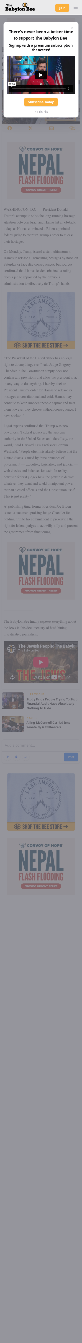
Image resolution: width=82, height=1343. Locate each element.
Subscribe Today (41, 102)
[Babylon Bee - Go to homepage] (20, 7)
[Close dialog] (72, 28)
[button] (75, 7)
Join (62, 7)
